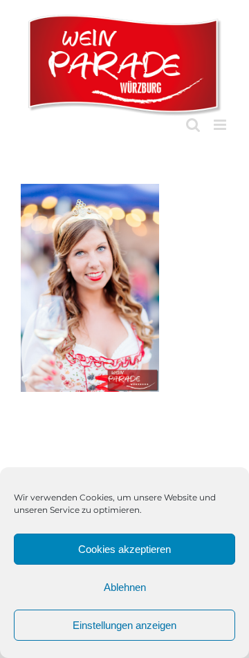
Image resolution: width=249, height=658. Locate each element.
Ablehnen (125, 587)
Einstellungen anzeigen (124, 625)
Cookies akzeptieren (124, 549)
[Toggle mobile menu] (221, 125)
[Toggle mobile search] (193, 125)
